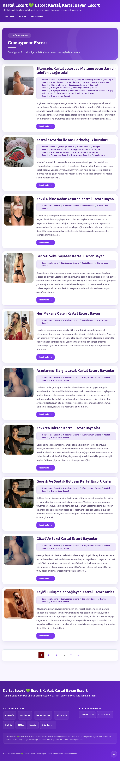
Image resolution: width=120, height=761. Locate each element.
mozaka (73, 754)
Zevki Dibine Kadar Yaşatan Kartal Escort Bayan (75, 199)
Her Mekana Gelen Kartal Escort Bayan (68, 313)
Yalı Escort (82, 93)
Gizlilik (8, 725)
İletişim (32, 725)
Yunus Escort (98, 155)
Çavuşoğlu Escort (66, 147)
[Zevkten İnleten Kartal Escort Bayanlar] (19, 440)
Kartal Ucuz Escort (60, 380)
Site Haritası (48, 725)
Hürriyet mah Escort (60, 88)
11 (71, 655)
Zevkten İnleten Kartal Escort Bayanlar (68, 428)
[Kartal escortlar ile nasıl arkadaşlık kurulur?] (19, 152)
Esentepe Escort (59, 149)
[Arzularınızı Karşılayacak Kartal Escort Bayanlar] (19, 382)
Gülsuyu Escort (58, 85)
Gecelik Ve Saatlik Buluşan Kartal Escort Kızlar (74, 481)
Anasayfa (9, 17)
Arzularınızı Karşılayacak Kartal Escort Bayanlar (75, 371)
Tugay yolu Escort (59, 155)
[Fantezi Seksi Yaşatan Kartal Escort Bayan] (19, 268)
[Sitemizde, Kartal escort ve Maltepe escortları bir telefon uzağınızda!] (19, 80)
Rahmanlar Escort (96, 90)
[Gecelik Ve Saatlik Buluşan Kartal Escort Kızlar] (19, 493)
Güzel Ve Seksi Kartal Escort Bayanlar (67, 539)
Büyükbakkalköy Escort (88, 79)
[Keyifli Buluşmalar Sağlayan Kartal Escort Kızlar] (19, 604)
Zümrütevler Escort (60, 96)
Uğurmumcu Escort (65, 93)
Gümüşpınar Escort (77, 85)
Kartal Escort (79, 152)
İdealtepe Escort (81, 88)
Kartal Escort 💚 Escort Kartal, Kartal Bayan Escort (51, 5)
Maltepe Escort (77, 90)
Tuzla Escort (106, 714)
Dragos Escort (90, 82)
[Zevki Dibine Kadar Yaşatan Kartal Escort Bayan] (19, 211)
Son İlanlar (25, 715)
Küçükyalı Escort (59, 90)
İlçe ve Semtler (43, 715)
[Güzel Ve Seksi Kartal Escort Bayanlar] (19, 550)
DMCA (21, 725)
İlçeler (22, 17)
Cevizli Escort (57, 82)
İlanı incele (45, 126)
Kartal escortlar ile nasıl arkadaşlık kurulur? (72, 140)
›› (78, 655)
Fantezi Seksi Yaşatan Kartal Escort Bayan (70, 256)
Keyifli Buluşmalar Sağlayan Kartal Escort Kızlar (75, 592)
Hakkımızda (37, 17)
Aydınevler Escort (66, 79)
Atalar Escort (48, 79)
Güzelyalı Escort (71, 206)
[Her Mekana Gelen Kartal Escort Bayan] (19, 325)
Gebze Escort (88, 714)
